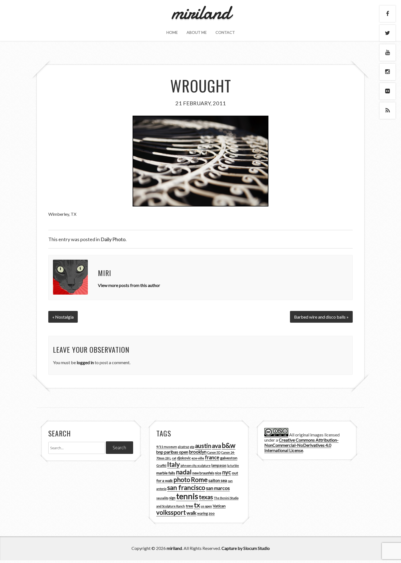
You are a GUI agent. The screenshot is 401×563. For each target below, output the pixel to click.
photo (181, 479)
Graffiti (161, 465)
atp (192, 446)
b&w (228, 445)
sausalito (162, 498)
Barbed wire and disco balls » (321, 316)
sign (172, 498)
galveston (228, 458)
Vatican (219, 506)
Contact (225, 32)
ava (216, 445)
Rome (199, 479)
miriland (174, 548)
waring (202, 513)
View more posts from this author (129, 285)
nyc (226, 472)
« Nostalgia (63, 316)
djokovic (184, 458)
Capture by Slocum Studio (246, 548)
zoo (212, 513)
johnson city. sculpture (196, 465)
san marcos (218, 488)
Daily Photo (113, 239)
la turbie (233, 465)
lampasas (218, 465)
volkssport (171, 512)
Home (172, 32)
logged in (85, 362)
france (212, 457)
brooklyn (198, 451)
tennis (187, 496)
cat (174, 458)
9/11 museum (166, 447)
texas (206, 497)
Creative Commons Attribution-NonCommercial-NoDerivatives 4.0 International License (301, 445)
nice (218, 473)
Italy (173, 464)
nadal (183, 472)
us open (206, 506)
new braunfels (203, 473)
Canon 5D (213, 452)
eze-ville (197, 458)
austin (203, 445)
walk (191, 513)
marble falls (165, 473)
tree (189, 506)
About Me (197, 32)
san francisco (186, 487)
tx (197, 505)
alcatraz (183, 446)
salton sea (217, 480)
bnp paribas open (172, 452)
